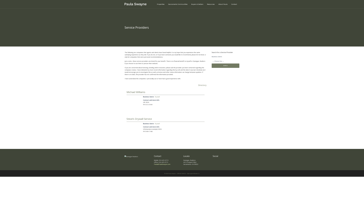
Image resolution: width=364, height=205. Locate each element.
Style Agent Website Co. (193, 173)
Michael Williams (136, 92)
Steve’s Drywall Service (139, 119)
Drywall (157, 97)
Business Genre (217, 57)
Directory (202, 85)
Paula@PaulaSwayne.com (162, 164)
